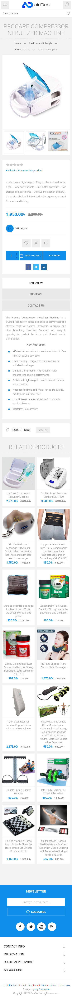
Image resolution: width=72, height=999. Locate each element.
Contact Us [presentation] (36, 305)
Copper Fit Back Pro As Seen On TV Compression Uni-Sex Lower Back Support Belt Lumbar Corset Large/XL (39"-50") (53, 551)
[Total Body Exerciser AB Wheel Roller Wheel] (53, 770)
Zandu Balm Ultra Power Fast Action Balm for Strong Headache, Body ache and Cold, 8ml (18, 669)
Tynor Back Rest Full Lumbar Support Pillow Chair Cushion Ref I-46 (18, 725)
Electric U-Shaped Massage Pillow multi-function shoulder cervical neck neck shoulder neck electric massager (18, 551)
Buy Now (54, 255)
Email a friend (45, 243)
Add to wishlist (26, 243)
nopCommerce (42, 989)
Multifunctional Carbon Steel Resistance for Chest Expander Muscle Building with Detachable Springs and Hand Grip (53, 847)
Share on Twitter (36, 267)
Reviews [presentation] (36, 294)
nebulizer (42, 430)
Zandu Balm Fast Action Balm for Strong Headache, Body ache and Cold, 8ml (53, 609)
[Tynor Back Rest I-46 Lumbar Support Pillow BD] (18, 701)
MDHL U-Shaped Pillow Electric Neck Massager (53, 665)
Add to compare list (36, 243)
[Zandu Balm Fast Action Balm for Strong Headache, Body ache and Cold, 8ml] (53, 585)
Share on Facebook (28, 267)
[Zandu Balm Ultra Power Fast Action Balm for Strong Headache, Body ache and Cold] (18, 643)
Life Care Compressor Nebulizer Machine (18, 495)
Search (68, 13)
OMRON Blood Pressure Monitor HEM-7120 (53, 495)
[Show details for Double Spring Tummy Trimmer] (18, 770)
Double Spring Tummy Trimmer (19, 792)
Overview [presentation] (36, 283)
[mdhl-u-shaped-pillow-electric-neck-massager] (53, 643)
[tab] (36, 283)
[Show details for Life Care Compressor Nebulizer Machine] (18, 473)
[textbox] (32, 13)
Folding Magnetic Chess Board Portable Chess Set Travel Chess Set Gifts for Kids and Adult (18, 846)
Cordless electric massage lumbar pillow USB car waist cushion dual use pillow (18, 611)
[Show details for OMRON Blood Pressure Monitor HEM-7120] (53, 473)
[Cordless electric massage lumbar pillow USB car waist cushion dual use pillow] (18, 585)
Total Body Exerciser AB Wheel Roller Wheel (53, 792)
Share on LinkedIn (44, 267)
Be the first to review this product (24, 170)
